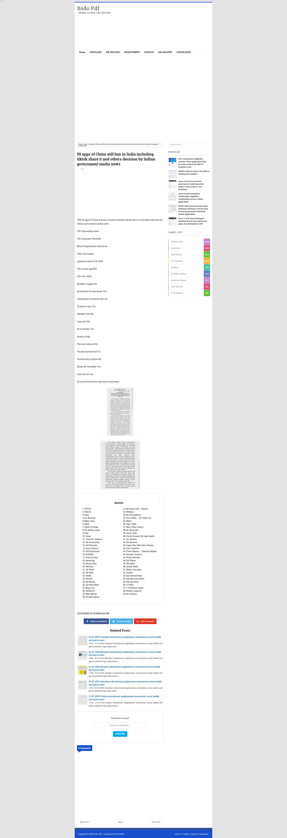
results (174, 267)
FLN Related (177, 293)
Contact (185, 834)
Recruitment (177, 261)
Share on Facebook (99, 621)
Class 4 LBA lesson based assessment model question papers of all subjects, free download (191, 185)
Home (82, 52)
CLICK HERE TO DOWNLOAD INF (93, 613)
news (85, 144)
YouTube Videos (178, 273)
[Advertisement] (175, 26)
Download (175, 248)
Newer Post (84, 822)
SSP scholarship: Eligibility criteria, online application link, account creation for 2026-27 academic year (192, 162)
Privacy (194, 834)
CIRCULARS (176, 241)
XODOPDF (119, 834)
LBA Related (177, 286)
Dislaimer (203, 834)
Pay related (176, 254)
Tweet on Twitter (124, 621)
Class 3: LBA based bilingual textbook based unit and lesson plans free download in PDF (192, 221)
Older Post (156, 822)
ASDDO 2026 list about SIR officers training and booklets (194, 172)
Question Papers (178, 280)
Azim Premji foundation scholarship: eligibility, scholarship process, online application (190, 197)
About (178, 834)
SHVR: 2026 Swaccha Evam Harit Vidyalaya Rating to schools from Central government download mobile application (193, 210)
